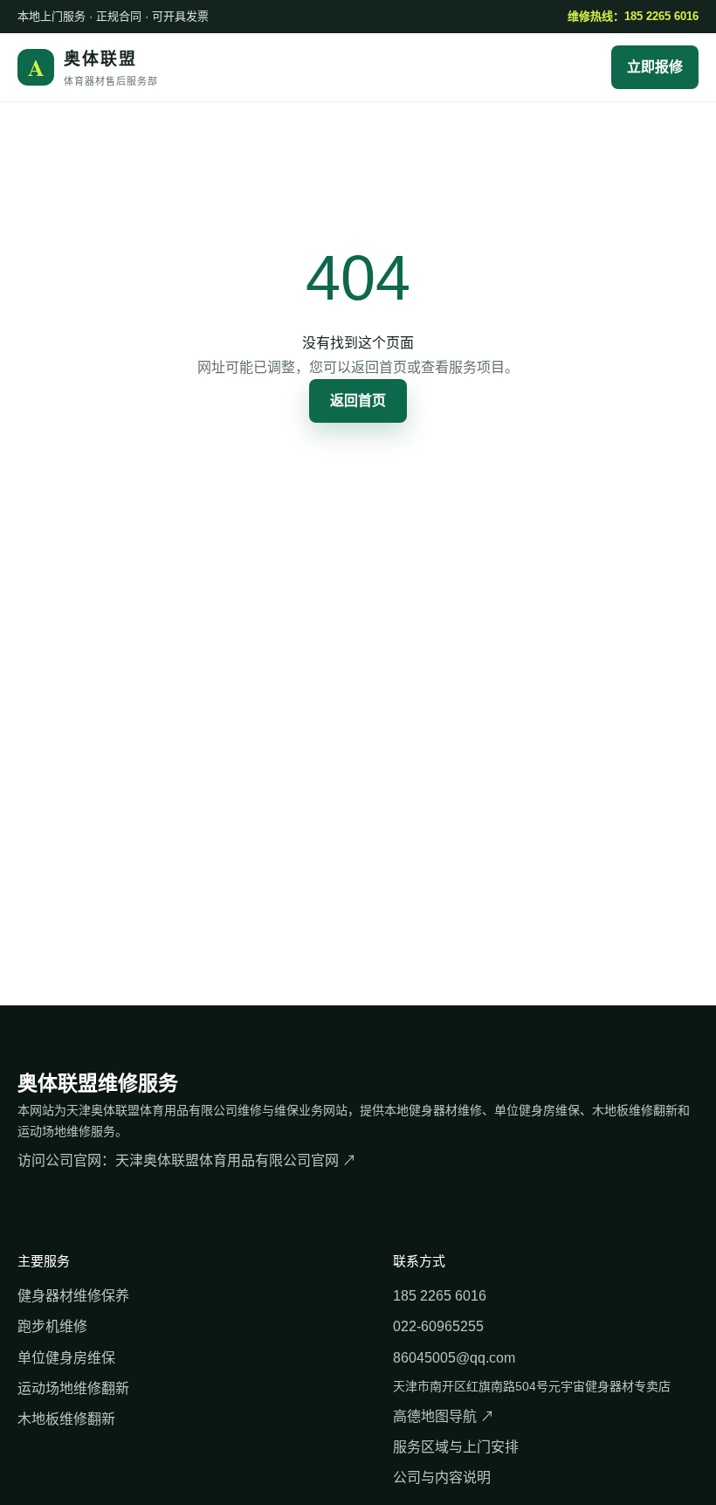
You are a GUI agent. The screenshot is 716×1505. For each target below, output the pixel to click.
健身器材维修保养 (73, 1295)
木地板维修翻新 (66, 1419)
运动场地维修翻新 (73, 1388)
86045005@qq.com (454, 1357)
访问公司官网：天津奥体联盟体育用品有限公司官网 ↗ (186, 1160)
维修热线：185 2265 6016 (633, 16)
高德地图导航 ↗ (443, 1416)
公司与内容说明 (442, 1477)
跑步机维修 (52, 1326)
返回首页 (358, 400)
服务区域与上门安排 (456, 1446)
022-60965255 (438, 1326)
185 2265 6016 (439, 1295)
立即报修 (655, 66)
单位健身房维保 (66, 1357)
